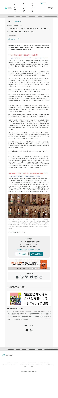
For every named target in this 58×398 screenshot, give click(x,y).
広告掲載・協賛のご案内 (45, 362)
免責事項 (23, 362)
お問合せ (26, 366)
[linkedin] (31, 276)
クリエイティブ (11, 16)
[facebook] (17, 276)
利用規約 (16, 364)
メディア (18, 16)
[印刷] (36, 276)
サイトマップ (32, 366)
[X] (31, 329)
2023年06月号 (32, 16)
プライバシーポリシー (7, 364)
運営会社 (17, 362)
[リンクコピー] (41, 276)
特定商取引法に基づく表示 (33, 362)
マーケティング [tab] (15, 8)
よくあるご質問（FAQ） (49, 364)
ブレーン (24, 16)
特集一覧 (40, 16)
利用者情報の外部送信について (37, 364)
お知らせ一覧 (10, 362)
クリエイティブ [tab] (24, 7)
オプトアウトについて (24, 364)
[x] (21, 276)
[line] (26, 276)
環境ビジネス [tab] (32, 7)
